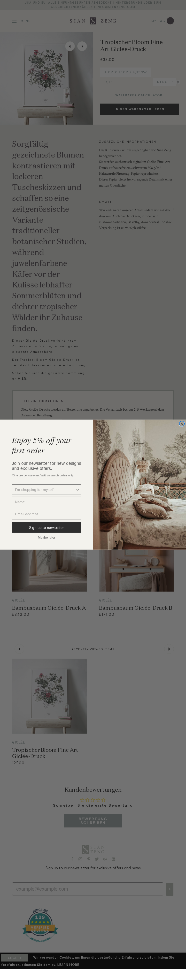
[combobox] (45, 490)
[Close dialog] (182, 423)
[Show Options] (77, 490)
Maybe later (46, 537)
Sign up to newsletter (46, 527)
